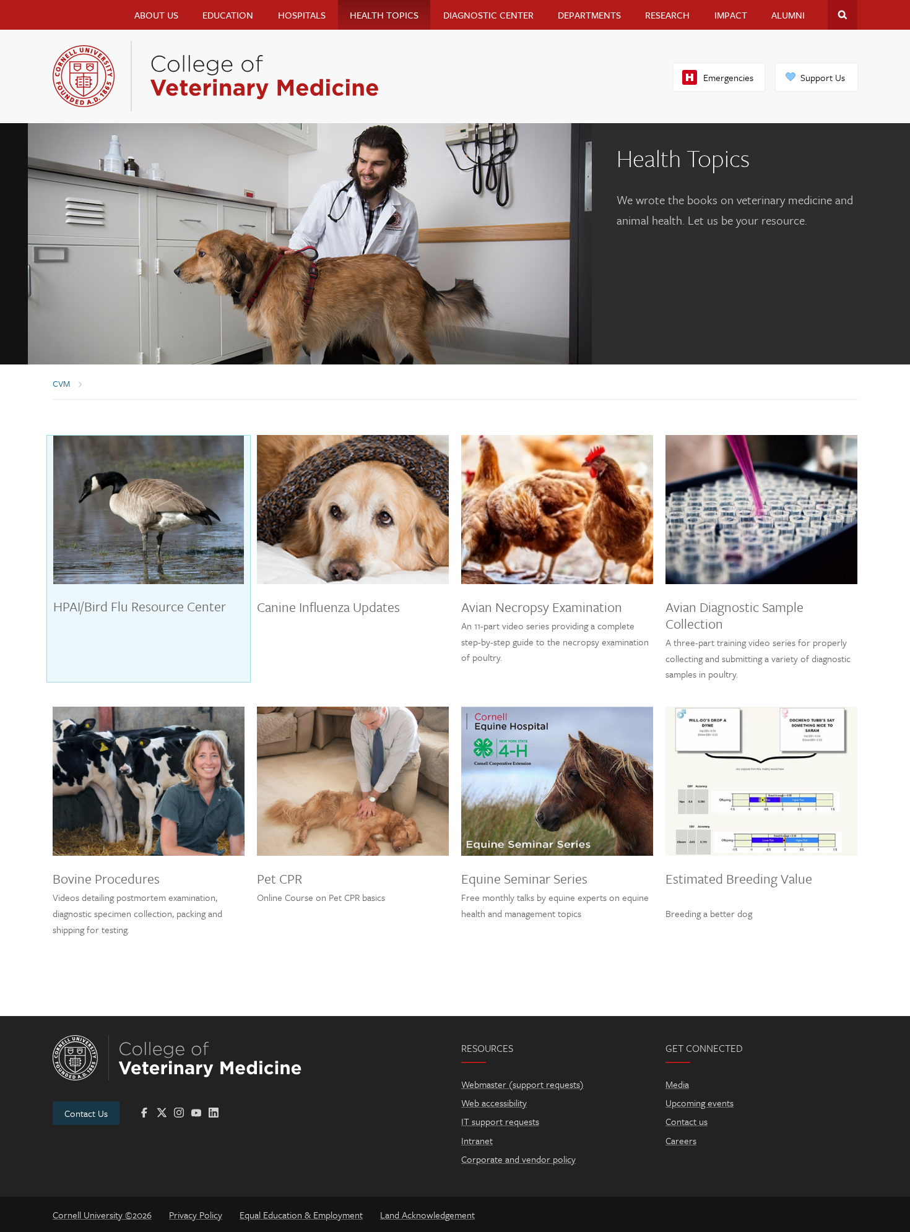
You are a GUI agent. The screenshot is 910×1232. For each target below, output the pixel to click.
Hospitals (302, 15)
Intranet (477, 1140)
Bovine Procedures (106, 878)
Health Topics (384, 15)
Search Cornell (842, 15)
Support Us (822, 77)
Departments (589, 15)
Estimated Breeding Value (738, 878)
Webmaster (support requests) (522, 1084)
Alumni (788, 15)
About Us (156, 15)
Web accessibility (494, 1102)
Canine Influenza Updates (328, 606)
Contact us (686, 1121)
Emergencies (728, 77)
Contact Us (86, 1113)
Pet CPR (279, 878)
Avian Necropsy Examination (541, 606)
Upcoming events (699, 1102)
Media (677, 1084)
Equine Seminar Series (524, 878)
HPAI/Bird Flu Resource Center (139, 606)
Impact (730, 15)
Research (667, 15)
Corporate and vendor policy (518, 1159)
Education (227, 15)
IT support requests (500, 1121)
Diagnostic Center (488, 15)
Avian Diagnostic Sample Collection (734, 615)
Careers (680, 1140)
